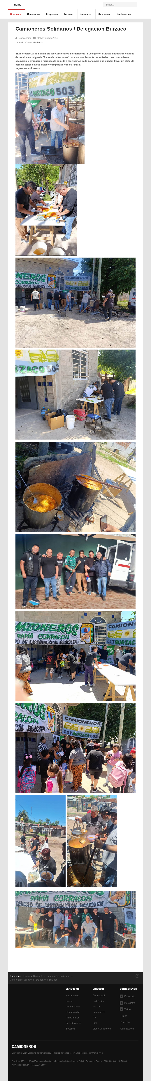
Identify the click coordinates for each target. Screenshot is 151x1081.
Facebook (129, 996)
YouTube (125, 1022)
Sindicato (15, 14)
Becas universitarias (73, 1003)
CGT (95, 1023)
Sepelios (70, 1028)
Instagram (129, 1002)
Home (26, 976)
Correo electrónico (34, 42)
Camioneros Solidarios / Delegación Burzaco (70, 29)
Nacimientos (72, 995)
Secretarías (33, 14)
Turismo (68, 14)
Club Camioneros (102, 1028)
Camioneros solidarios (58, 976)
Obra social (103, 14)
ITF (94, 1017)
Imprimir (19, 42)
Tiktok (123, 1015)
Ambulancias (73, 1017)
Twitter (127, 1009)
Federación (98, 1001)
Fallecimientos (73, 1023)
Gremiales (85, 14)
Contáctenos (124, 14)
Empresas (52, 14)
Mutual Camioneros (99, 1009)
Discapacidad (73, 1012)
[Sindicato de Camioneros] (17, 3)
